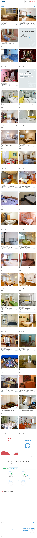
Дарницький (25, 73)
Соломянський (30, 76)
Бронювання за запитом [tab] (13, 468)
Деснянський (29, 73)
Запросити (25, 530)
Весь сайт (26, 1)
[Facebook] (1, 536)
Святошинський (26, 76)
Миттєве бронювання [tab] (5, 468)
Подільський (21, 76)
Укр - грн (22, 1)
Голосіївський (21, 73)
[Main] (4, 1)
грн (3, 46)
